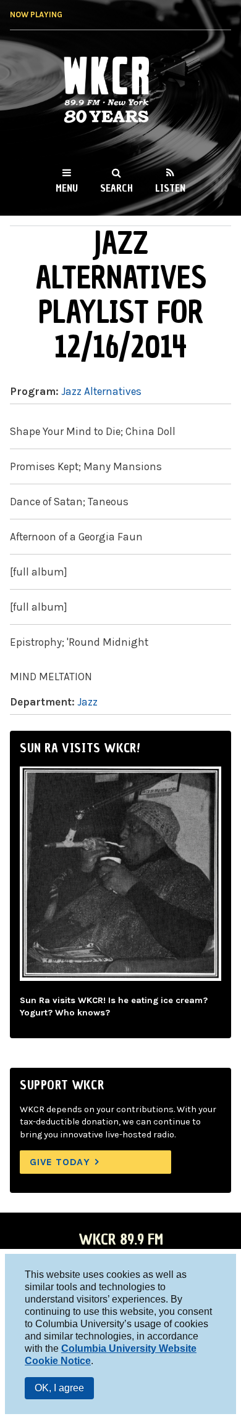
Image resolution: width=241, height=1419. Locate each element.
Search (116, 188)
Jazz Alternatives (101, 391)
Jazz (87, 702)
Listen (170, 188)
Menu (67, 188)
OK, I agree (59, 1388)
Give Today (60, 1162)
